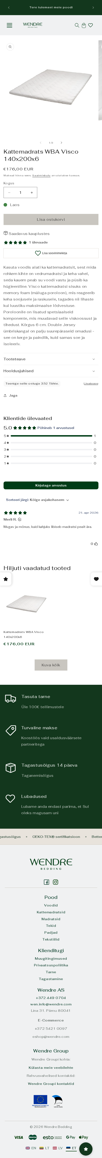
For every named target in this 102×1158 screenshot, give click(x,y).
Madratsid (51, 919)
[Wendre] (51, 864)
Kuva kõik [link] (51, 665)
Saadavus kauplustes (29, 233)
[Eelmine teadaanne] (9, 7)
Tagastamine (51, 979)
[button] (9, 25)
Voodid (51, 905)
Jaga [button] (13, 395)
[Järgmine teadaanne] (93, 7)
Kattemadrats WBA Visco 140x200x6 (24, 634)
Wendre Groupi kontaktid (51, 1084)
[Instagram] (46, 882)
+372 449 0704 (51, 998)
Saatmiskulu (41, 175)
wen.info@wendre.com (50, 1004)
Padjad (51, 932)
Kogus (9, 183)
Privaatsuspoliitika (51, 965)
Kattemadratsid (51, 912)
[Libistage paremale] (61, 142)
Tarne (51, 972)
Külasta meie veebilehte (51, 1067)
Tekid (51, 926)
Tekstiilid (51, 939)
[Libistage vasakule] (40, 142)
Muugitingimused (51, 958)
